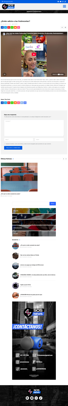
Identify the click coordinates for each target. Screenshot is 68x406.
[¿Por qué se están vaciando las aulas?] (15, 246)
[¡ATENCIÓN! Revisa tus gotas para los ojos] (15, 295)
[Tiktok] (65, 1)
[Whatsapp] (12, 27)
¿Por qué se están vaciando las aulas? (10, 193)
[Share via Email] (62, 27)
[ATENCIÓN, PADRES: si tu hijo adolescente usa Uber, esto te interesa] (15, 275)
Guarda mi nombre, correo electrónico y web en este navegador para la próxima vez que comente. (28, 143)
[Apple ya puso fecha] (15, 285)
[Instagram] (63, 1)
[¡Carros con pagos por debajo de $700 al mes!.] (15, 265)
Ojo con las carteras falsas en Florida (29, 255)
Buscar (52, 203)
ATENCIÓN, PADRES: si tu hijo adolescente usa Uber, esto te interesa (37, 274)
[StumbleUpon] (18, 27)
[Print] (65, 27)
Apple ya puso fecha (25, 284)
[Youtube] (60, 1)
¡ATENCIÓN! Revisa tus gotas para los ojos (31, 294)
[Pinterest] (8, 27)
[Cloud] (15, 27)
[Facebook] (58, 1)
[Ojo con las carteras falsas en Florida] (15, 256)
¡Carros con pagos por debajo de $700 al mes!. (32, 265)
